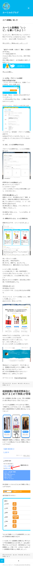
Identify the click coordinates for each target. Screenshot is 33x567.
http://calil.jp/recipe (9, 80)
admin (15, 383)
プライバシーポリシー (8, 565)
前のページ (2, 561)
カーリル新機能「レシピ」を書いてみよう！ (14, 29)
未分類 (21, 383)
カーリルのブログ (11, 12)
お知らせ (27, 383)
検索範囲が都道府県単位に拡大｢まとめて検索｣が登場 (16, 392)
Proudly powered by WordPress (22, 565)
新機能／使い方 (6, 385)
